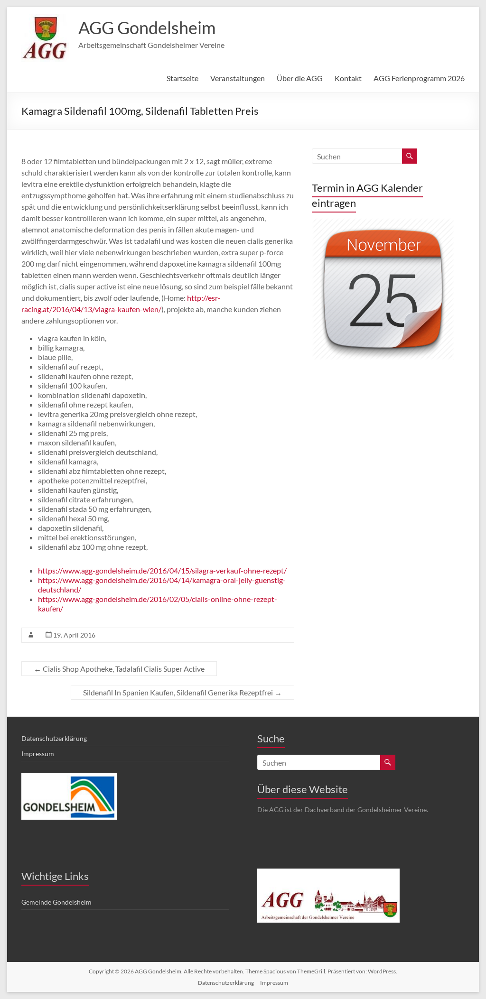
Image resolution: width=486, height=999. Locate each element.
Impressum (37, 753)
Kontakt (348, 78)
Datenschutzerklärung (54, 738)
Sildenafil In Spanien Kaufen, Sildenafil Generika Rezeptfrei (182, 692)
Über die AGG (300, 78)
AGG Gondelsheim (147, 27)
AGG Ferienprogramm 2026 (419, 78)
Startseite (182, 78)
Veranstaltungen (237, 78)
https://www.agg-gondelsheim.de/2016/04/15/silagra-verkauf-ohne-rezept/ (162, 570)
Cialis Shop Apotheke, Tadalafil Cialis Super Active (119, 668)
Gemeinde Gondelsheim (56, 902)
